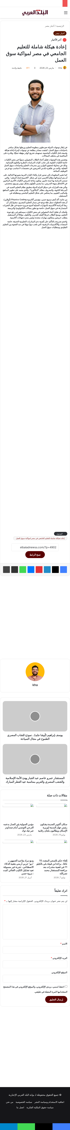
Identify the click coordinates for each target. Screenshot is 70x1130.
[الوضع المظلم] (10, 14)
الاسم (63, 943)
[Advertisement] (35, 380)
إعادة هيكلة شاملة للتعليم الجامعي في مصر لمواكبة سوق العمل (40, 538)
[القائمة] (65, 14)
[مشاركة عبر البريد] (14, 569)
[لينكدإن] (47, 569)
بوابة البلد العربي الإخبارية (21, 1094)
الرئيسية (60, 26)
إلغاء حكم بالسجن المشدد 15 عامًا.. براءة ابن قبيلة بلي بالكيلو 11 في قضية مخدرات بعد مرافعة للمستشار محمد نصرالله (52, 867)
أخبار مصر (49, 26)
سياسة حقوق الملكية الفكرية (40, 1107)
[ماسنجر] (31, 569)
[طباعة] (6, 569)
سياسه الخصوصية (24, 1102)
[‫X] (55, 569)
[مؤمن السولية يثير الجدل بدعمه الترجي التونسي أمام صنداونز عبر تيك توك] (18, 812)
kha (60, 68)
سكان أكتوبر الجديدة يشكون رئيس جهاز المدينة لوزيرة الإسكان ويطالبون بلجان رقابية (52, 827)
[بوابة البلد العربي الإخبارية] (35, 12)
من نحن (9, 1102)
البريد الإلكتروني (59, 958)
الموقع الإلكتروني (59, 972)
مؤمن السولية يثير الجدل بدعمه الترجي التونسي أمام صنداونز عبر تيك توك (18, 827)
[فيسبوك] (63, 569)
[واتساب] (22, 569)
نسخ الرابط (35, 554)
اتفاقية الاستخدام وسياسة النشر (49, 1102)
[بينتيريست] (39, 569)
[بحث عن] (4, 14)
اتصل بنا (20, 1107)
